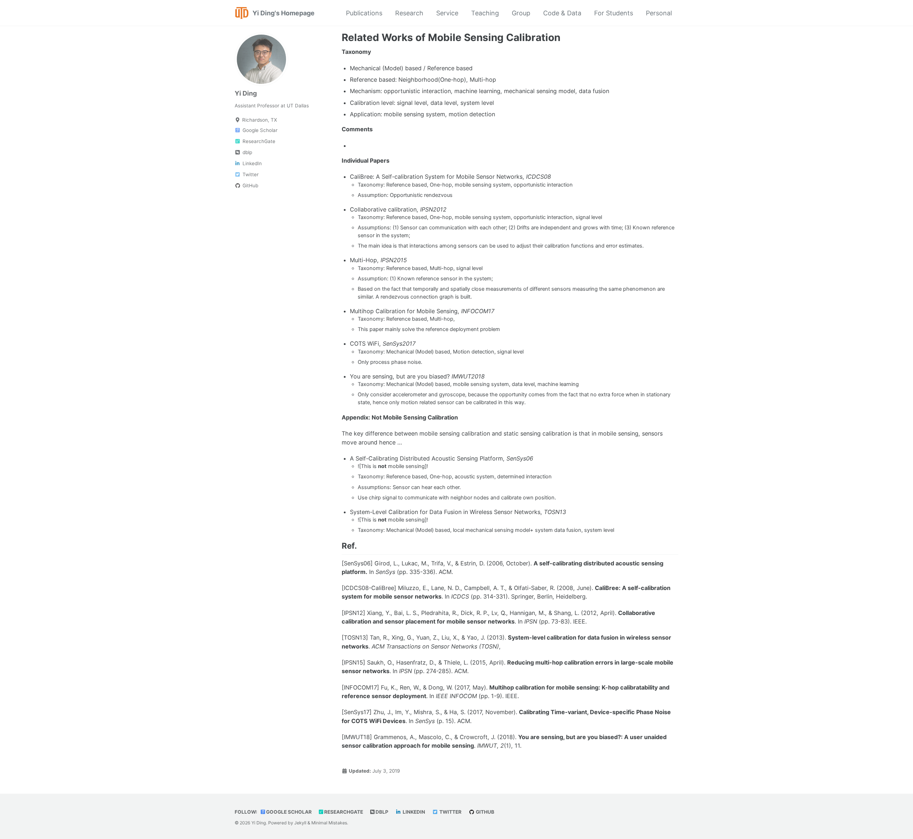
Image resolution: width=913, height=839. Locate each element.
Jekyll (300, 822)
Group (521, 13)
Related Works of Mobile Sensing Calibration (451, 37)
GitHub (484, 812)
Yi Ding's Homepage (284, 13)
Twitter (449, 812)
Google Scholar (288, 812)
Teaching (485, 13)
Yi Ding (246, 93)
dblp (381, 812)
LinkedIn (413, 812)
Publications (364, 13)
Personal (659, 13)
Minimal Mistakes (329, 822)
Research (409, 13)
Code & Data (562, 13)
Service (447, 13)
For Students (613, 13)
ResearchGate (343, 812)
